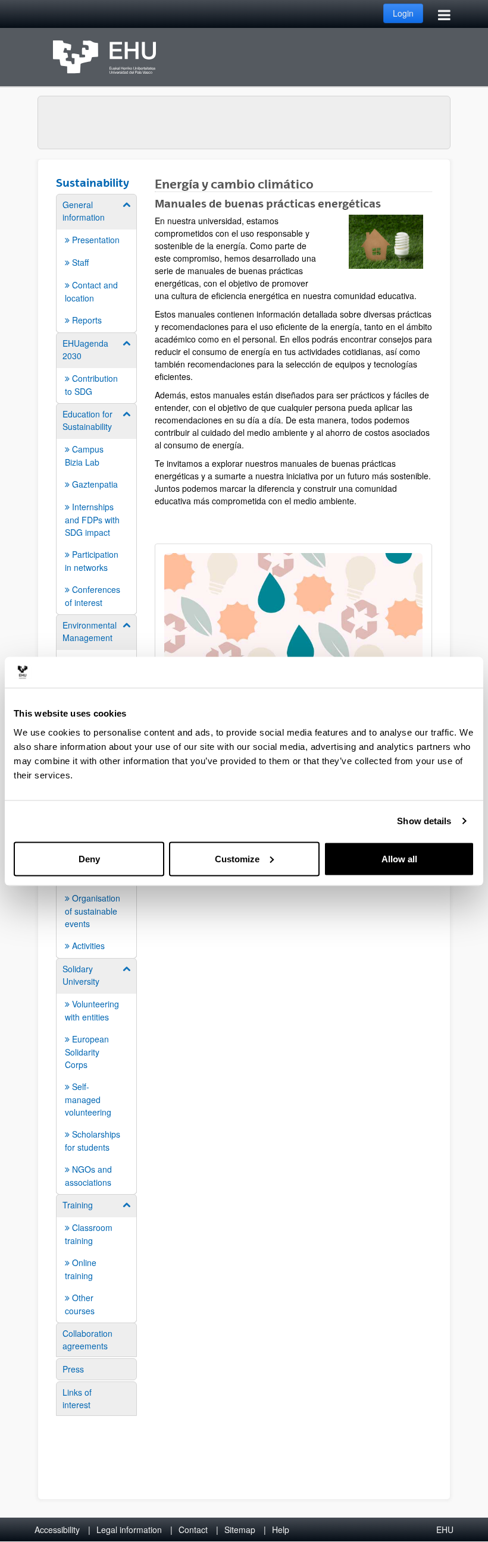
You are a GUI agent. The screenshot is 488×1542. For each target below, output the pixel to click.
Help (280, 1529)
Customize (237, 858)
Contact (193, 1529)
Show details (424, 821)
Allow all (399, 858)
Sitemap (239, 1529)
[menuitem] (96, 262)
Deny (89, 858)
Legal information (129, 1529)
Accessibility (57, 1529)
